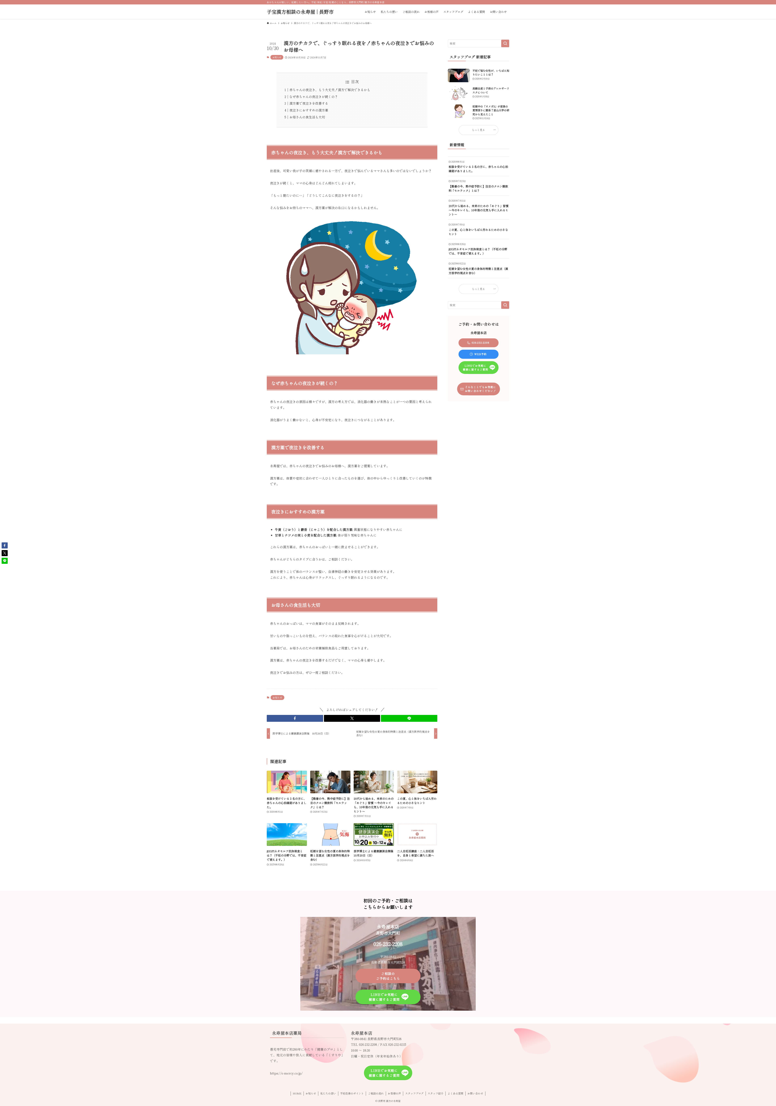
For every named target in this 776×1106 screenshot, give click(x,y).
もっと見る (478, 130)
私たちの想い (328, 1093)
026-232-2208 (368, 1044)
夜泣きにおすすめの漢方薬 (308, 110)
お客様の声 (394, 1093)
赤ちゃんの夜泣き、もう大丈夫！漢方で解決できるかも (329, 89)
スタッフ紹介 (435, 1093)
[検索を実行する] (505, 43)
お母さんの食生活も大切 (307, 117)
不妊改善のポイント (352, 1093)
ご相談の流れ (376, 1093)
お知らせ (276, 57)
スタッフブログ (414, 1093)
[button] (295, 718)
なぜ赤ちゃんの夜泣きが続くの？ (313, 96)
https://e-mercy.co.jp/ (286, 1073)
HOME (297, 1093)
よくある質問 (455, 1093)
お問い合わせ (475, 1093)
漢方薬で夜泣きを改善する (308, 103)
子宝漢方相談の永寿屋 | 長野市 (300, 11)
